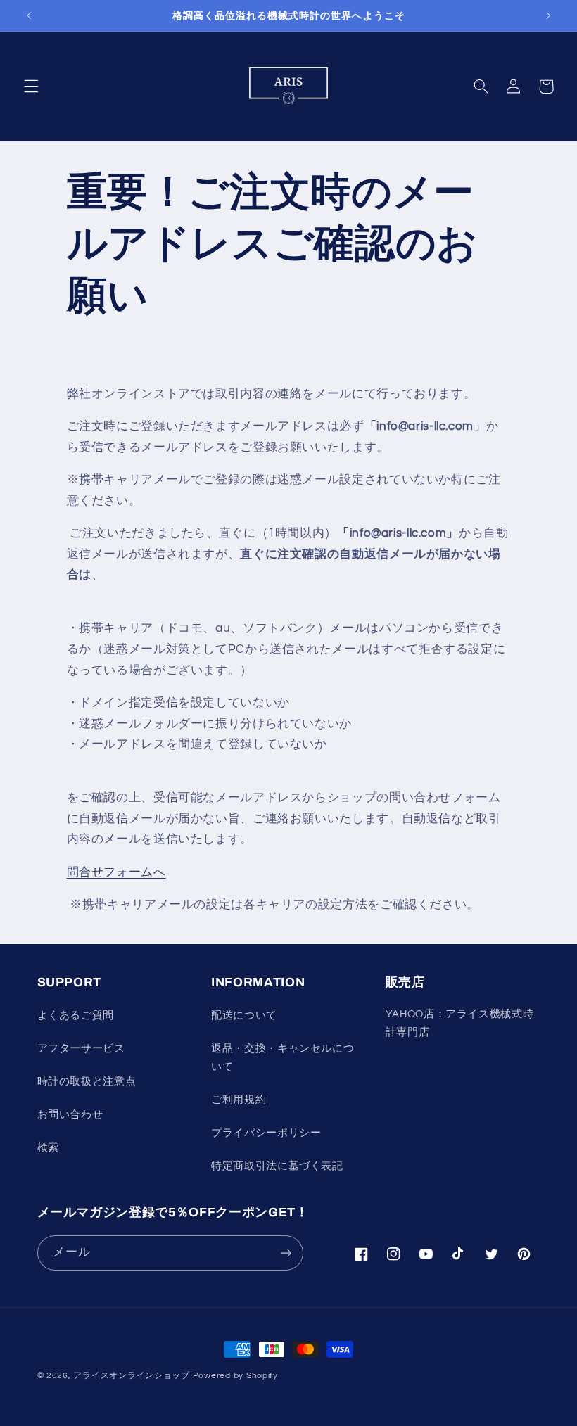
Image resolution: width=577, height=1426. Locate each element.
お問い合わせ (70, 1114)
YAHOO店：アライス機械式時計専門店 (459, 1023)
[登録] (286, 1252)
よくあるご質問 (75, 1015)
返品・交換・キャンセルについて (282, 1057)
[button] (31, 86)
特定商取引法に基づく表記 (277, 1166)
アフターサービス (81, 1048)
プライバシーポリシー (266, 1133)
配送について (244, 1015)
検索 (48, 1147)
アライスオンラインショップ (131, 1376)
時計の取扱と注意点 (87, 1081)
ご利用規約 (238, 1100)
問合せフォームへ (116, 872)
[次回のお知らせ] (548, 15)
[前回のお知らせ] (28, 15)
